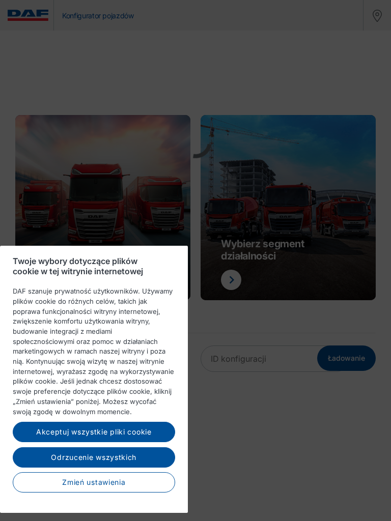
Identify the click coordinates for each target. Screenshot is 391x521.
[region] (94, 379)
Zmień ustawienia (93, 482)
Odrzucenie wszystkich (93, 457)
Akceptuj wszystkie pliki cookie (94, 431)
